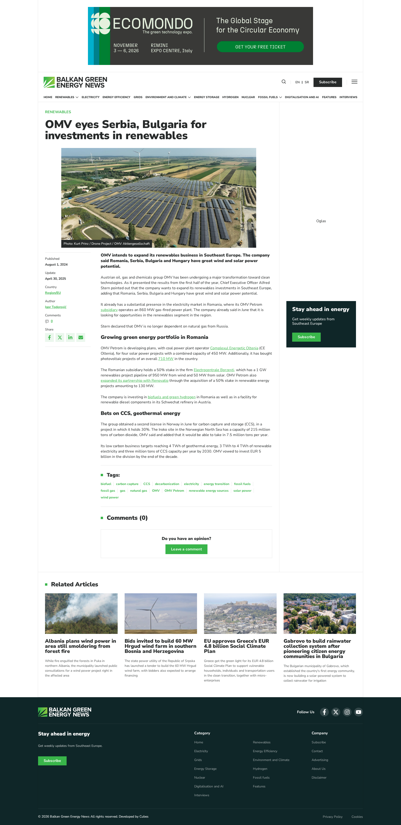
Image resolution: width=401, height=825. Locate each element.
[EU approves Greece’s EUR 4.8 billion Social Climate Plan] (240, 613)
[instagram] (347, 712)
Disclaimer (319, 778)
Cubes (144, 816)
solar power (242, 490)
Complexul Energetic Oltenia (234, 348)
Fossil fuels (268, 97)
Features (329, 97)
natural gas (138, 490)
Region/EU (53, 293)
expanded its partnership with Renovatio (134, 380)
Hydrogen (230, 97)
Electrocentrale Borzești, (214, 369)
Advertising (320, 760)
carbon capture (127, 484)
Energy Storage (206, 97)
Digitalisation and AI (302, 97)
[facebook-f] (324, 712)
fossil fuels (242, 484)
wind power (110, 497)
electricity (191, 484)
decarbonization (167, 484)
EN (297, 82)
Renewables (64, 97)
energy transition (216, 484)
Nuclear (248, 97)
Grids (138, 97)
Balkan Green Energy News (70, 816)
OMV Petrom (174, 490)
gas (122, 490)
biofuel (106, 484)
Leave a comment (186, 549)
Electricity (91, 97)
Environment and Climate (166, 97)
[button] (284, 82)
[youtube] (358, 712)
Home (48, 97)
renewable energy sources (209, 490)
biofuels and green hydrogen (172, 397)
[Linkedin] (70, 337)
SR (307, 82)
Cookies (357, 817)
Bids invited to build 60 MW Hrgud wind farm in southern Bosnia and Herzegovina (160, 646)
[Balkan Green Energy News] (75, 82)
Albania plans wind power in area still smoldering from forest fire (80, 646)
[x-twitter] (335, 712)
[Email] (80, 337)
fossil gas (108, 490)
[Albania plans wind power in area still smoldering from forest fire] (81, 613)
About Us (319, 769)
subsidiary (109, 309)
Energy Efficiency (116, 97)
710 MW (166, 358)
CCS (146, 484)
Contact (317, 751)
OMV (156, 490)
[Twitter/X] (59, 337)
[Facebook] (49, 337)
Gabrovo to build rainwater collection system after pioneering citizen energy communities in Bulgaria (317, 649)
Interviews (348, 97)
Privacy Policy (333, 817)
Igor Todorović (55, 307)
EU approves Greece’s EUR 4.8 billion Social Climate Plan (236, 646)
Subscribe (327, 82)
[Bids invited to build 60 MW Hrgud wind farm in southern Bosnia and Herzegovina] (161, 613)
